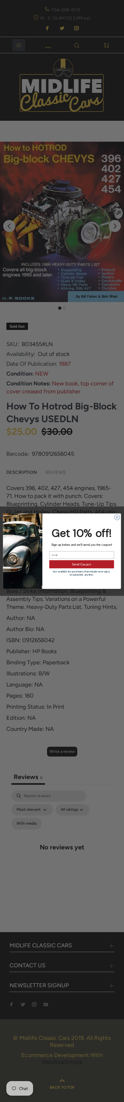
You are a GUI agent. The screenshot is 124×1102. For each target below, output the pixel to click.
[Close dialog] (117, 517)
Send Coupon (81, 564)
